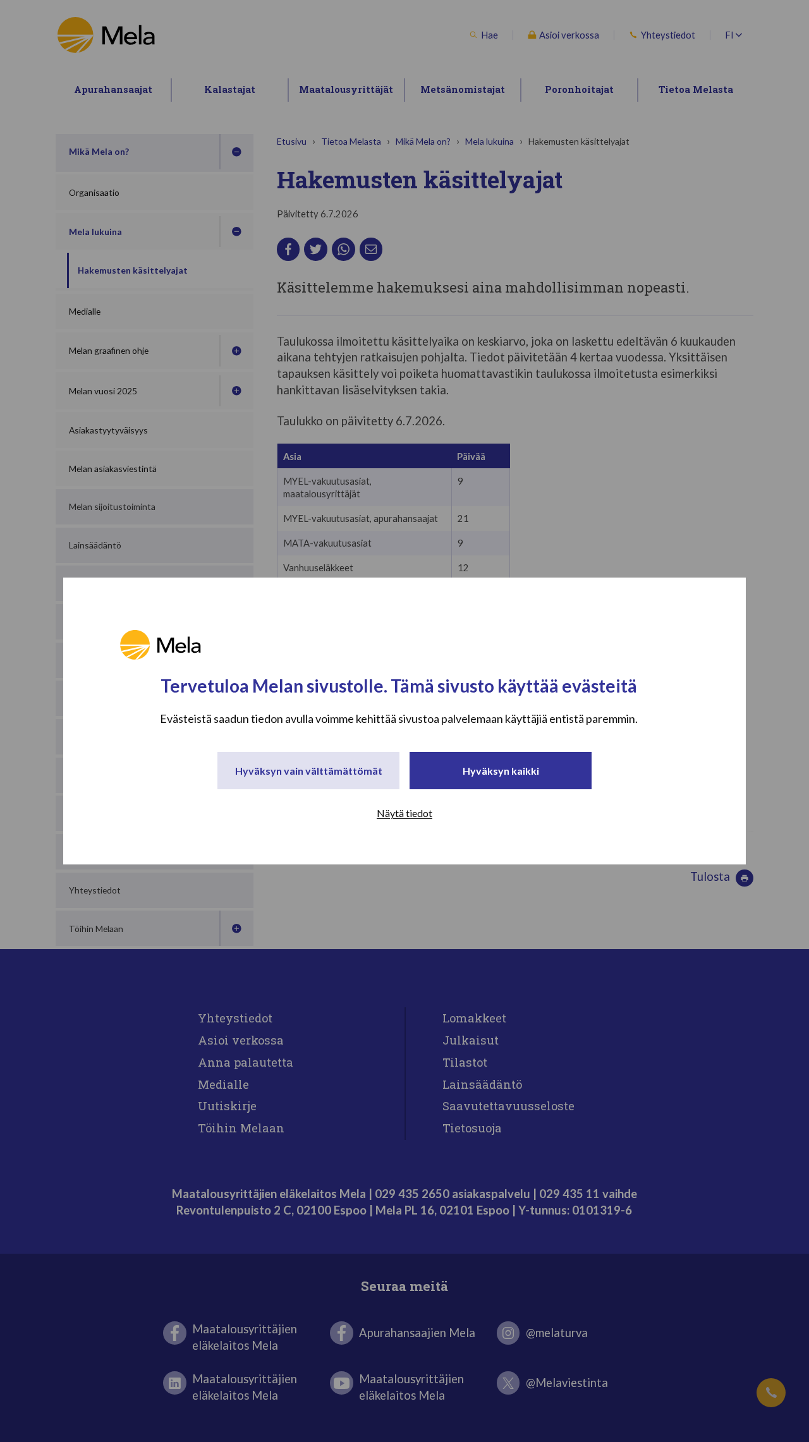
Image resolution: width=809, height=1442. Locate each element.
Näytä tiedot (404, 813)
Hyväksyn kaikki (501, 771)
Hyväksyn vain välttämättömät (308, 771)
